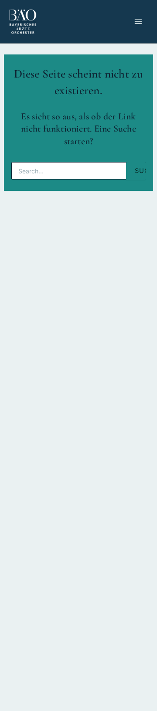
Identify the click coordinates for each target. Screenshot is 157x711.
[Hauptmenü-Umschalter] (139, 22)
